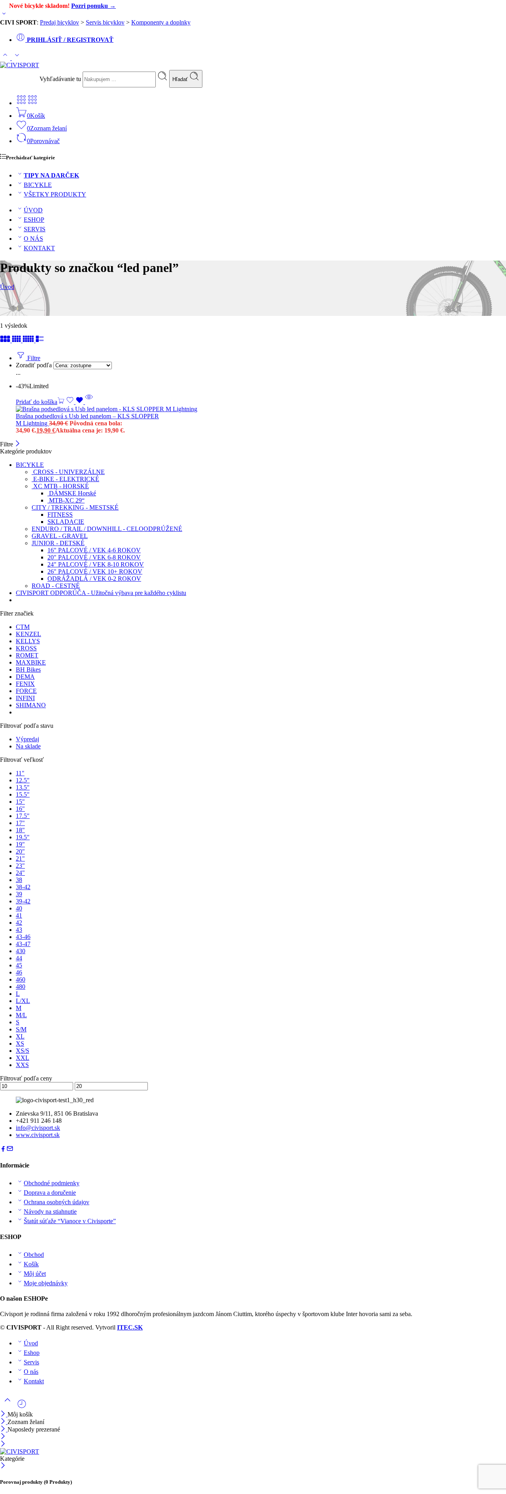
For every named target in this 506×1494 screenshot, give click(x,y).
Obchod (34, 1254)
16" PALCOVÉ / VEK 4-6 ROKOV (94, 550)
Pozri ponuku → (93, 5)
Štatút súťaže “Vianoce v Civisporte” (70, 1221)
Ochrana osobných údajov (56, 1202)
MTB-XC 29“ (66, 500)
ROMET (27, 655)
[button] (40, 402)
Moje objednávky (46, 1283)
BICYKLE (38, 184)
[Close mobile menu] (3, 1444)
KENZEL (28, 634)
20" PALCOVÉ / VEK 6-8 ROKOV (94, 557)
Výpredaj (27, 739)
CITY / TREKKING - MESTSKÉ (75, 507)
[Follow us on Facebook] (3, 1149)
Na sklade (28, 746)
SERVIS (34, 229)
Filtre (33, 358)
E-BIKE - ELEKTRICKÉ (65, 479)
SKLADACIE (65, 521)
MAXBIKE (31, 662)
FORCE (26, 691)
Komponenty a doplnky (161, 22)
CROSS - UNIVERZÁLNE (68, 471)
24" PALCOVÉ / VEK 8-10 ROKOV (95, 564)
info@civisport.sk (38, 1127)
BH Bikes (28, 669)
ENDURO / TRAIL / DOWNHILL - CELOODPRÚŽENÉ (107, 528)
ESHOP (34, 219)
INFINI (25, 698)
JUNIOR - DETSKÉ (58, 543)
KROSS (26, 648)
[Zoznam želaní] (75, 402)
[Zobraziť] (4, 15)
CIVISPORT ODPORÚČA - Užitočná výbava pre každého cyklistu (101, 592)
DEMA (25, 676)
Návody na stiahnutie (50, 1211)
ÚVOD (33, 210)
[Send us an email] (9, 1149)
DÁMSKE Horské (71, 493)
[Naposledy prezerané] (22, 1406)
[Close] (4, 1429)
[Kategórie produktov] (21, 103)
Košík (31, 1264)
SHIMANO (31, 705)
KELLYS (28, 641)
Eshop (32, 1352)
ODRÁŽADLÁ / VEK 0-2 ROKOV (94, 578)
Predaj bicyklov (59, 22)
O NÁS (33, 238)
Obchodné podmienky (51, 1183)
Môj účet (35, 1273)
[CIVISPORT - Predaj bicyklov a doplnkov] (19, 65)
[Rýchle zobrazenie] (89, 402)
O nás (31, 1371)
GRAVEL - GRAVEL (60, 536)
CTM (23, 626)
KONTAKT (39, 248)
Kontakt (34, 1381)
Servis (31, 1362)
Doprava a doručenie (50, 1192)
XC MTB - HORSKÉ (60, 486)
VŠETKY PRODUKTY (55, 194)
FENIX (25, 683)
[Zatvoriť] (18, 444)
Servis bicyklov (105, 22)
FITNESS (60, 514)
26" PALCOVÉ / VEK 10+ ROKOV (94, 571)
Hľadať (180, 79)
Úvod (7, 286)
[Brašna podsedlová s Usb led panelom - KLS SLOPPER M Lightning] (126, 409)
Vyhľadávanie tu (61, 79)
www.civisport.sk (38, 1134)
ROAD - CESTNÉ (56, 585)
